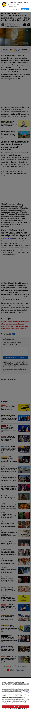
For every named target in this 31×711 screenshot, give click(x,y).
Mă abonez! (25, 9)
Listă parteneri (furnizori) (5, 703)
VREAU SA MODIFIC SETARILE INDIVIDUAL (15, 708)
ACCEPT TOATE (15, 706)
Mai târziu (16, 9)
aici (28, 692)
